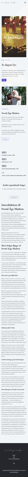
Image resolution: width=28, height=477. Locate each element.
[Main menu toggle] (25, 2)
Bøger (14, 455)
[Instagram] (14, 463)
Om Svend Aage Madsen (14, 459)
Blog (14, 457)
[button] (4, 80)
